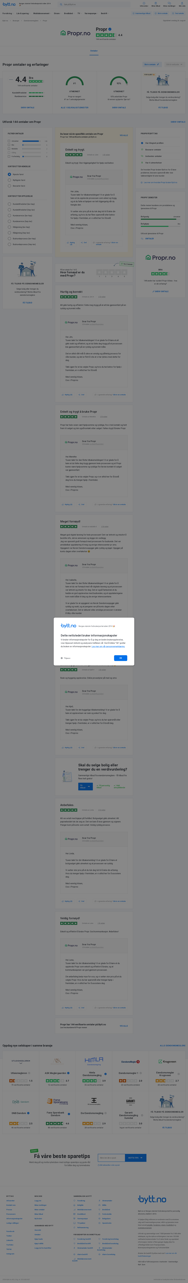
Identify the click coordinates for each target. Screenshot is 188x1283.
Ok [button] (120, 658)
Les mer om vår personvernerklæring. (108, 646)
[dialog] (94, 641)
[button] (65, 658)
